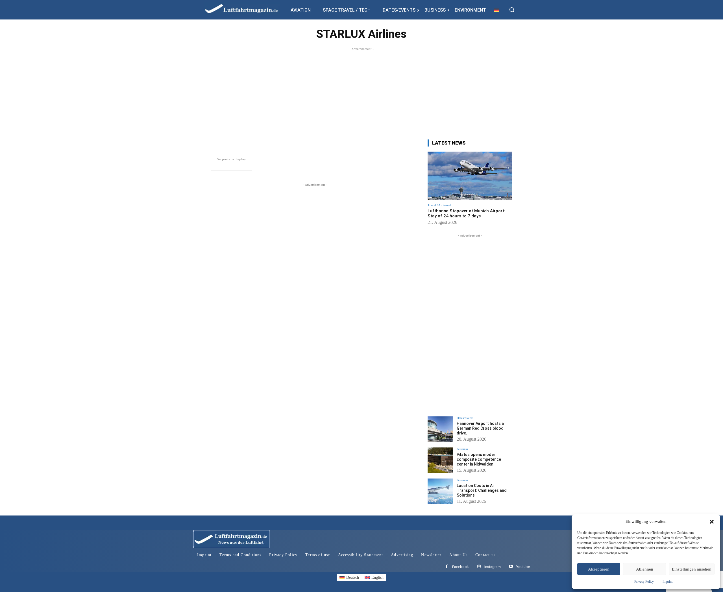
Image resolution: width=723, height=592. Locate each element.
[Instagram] (479, 567)
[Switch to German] (496, 10)
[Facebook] (447, 567)
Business (462, 449)
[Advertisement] (361, 91)
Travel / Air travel (439, 205)
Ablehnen (644, 569)
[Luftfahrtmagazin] (246, 8)
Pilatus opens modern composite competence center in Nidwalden (479, 459)
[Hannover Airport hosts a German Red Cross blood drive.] (440, 429)
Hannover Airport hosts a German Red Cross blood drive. (480, 428)
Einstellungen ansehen (691, 569)
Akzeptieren (598, 569)
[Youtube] (511, 567)
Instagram (492, 567)
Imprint (667, 582)
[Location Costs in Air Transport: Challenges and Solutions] (440, 491)
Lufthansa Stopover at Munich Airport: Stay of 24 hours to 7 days (466, 213)
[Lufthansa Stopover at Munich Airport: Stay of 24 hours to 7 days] (470, 176)
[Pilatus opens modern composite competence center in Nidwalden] (440, 460)
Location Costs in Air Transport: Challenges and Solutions (482, 490)
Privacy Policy (644, 582)
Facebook (460, 567)
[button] (712, 522)
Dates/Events (465, 418)
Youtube (523, 567)
